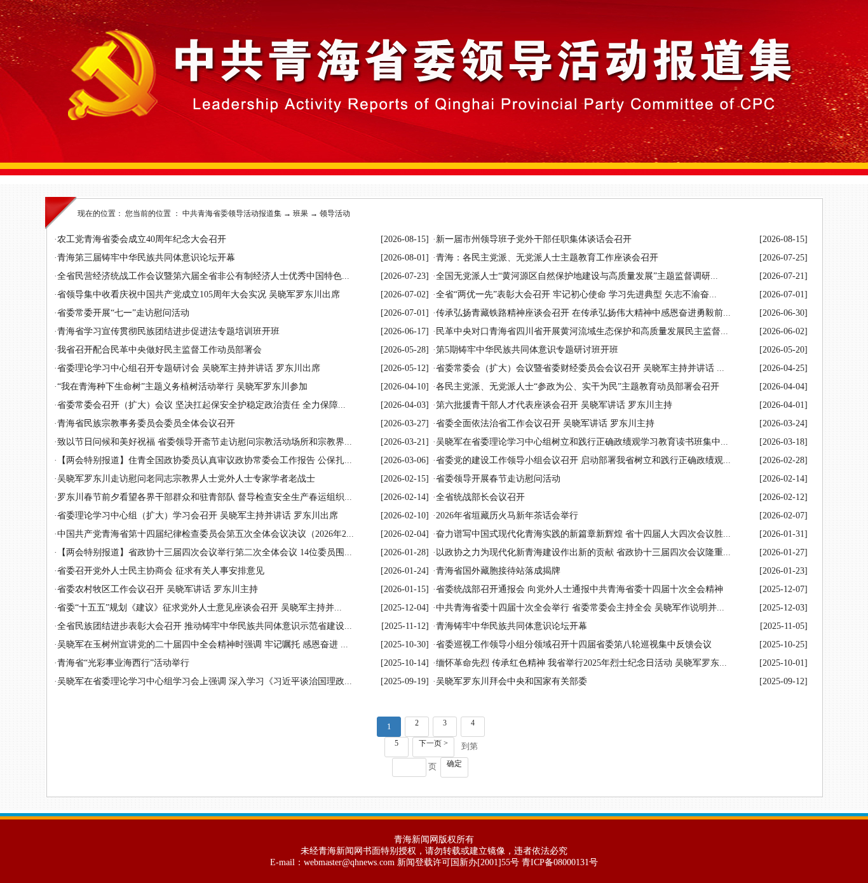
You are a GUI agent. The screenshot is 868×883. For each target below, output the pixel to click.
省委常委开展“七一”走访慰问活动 (123, 313)
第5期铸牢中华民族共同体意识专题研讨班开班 (527, 349)
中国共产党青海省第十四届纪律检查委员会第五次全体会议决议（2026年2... (205, 534)
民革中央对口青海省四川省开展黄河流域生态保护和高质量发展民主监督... (582, 331)
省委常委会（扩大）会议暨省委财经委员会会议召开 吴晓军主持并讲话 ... (580, 368)
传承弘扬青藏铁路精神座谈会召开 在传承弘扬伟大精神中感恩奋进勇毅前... (583, 313)
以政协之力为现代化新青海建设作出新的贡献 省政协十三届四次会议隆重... (583, 552)
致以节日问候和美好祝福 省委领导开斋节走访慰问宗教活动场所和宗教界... (204, 442)
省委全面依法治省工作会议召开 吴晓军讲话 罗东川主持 (545, 423)
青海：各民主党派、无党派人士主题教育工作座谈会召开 (547, 257)
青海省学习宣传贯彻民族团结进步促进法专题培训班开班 (168, 331)
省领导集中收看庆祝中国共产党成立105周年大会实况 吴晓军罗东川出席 (198, 294)
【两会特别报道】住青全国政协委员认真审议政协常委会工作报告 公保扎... (204, 460)
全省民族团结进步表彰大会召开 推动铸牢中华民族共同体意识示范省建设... (204, 626)
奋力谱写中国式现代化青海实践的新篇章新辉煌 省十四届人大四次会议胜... (583, 534)
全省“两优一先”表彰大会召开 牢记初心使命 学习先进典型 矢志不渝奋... (576, 294)
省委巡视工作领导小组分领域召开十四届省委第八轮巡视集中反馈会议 (574, 644)
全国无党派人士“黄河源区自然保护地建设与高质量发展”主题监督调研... (577, 276)
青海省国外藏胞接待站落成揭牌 (498, 571)
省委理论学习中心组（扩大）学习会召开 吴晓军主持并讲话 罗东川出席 (197, 515)
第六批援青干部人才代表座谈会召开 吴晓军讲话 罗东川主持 (554, 405)
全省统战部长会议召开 (480, 497)
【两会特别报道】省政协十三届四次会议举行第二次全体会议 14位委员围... (204, 552)
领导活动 (335, 213)
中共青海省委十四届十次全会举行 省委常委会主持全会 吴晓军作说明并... (580, 607)
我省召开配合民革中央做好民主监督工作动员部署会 (159, 349)
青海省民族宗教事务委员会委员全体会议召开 (146, 423)
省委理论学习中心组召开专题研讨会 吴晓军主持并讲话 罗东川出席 (188, 368)
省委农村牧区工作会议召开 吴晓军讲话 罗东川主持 (157, 589)
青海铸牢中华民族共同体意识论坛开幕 (511, 626)
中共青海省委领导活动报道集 (231, 213)
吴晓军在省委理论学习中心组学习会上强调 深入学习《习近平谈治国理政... (204, 681)
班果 (300, 213)
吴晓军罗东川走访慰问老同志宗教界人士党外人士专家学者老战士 (186, 478)
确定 (454, 763)
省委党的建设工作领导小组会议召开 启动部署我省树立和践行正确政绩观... (583, 460)
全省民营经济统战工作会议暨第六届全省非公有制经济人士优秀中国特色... (203, 276)
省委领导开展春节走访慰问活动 (498, 478)
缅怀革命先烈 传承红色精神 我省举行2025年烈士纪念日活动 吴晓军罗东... (581, 663)
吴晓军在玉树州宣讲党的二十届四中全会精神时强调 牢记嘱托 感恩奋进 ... (202, 644)
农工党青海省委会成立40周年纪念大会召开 (141, 239)
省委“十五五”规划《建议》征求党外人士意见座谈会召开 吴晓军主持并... (199, 607)
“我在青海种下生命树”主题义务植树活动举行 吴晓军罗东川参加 (182, 386)
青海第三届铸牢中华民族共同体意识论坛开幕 (146, 257)
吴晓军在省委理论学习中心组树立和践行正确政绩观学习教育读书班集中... (582, 442)
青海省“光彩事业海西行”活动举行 (123, 663)
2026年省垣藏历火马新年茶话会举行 (507, 515)
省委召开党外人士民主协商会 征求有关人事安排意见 (160, 571)
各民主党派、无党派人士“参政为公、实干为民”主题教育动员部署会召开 (577, 386)
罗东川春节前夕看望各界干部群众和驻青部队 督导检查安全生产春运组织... (204, 497)
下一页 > (433, 743)
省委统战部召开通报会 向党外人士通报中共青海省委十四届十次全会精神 (579, 589)
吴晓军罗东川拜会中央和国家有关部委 (511, 681)
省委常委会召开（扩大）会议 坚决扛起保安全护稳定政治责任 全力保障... (201, 405)
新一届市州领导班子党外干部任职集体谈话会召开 (534, 239)
